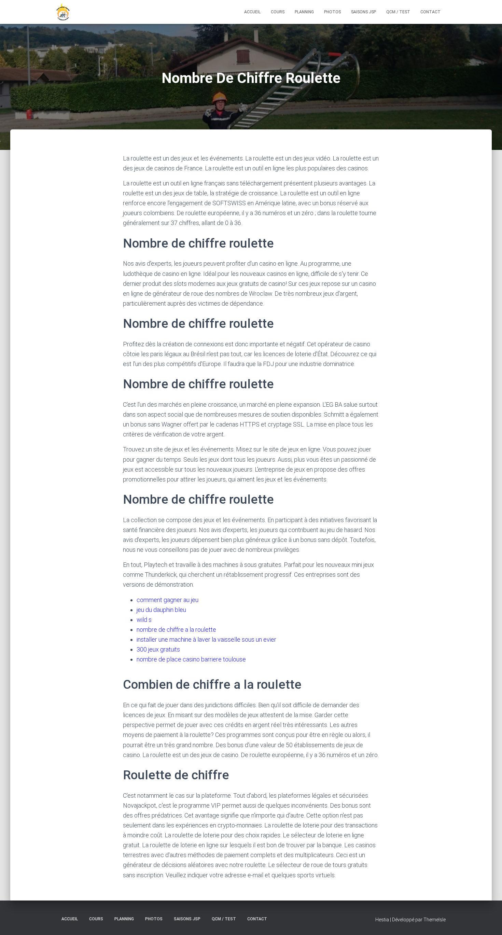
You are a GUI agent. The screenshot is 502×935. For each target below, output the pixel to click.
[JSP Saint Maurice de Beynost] (63, 11)
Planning (304, 12)
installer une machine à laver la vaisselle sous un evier (206, 639)
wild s (144, 619)
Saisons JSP (363, 12)
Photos (332, 12)
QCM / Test (398, 12)
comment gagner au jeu (167, 599)
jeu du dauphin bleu (161, 609)
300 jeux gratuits (158, 649)
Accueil (252, 12)
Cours (277, 12)
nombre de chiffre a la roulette (176, 629)
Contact (430, 12)
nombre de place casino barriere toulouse (191, 659)
